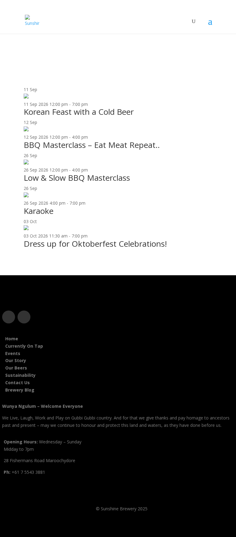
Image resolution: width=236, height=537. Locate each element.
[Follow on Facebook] (8, 317)
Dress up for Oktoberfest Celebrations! (95, 243)
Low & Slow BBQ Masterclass (77, 177)
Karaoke (38, 210)
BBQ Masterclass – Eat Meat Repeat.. (92, 144)
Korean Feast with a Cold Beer (79, 111)
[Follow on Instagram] (24, 317)
